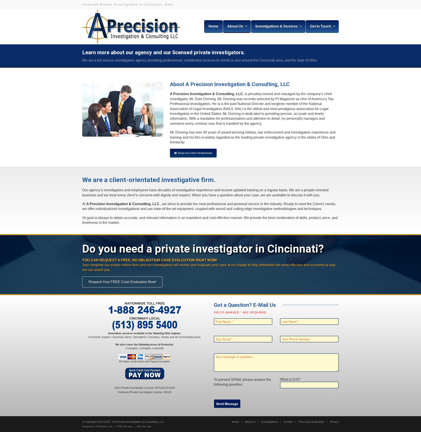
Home (213, 26)
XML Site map (144, 426)
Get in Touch (320, 26)
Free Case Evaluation (311, 421)
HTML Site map (124, 426)
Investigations (269, 421)
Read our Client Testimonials (195, 153)
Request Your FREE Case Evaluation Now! (122, 282)
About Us (250, 421)
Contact (288, 421)
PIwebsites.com (104, 426)
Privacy (334, 421)
